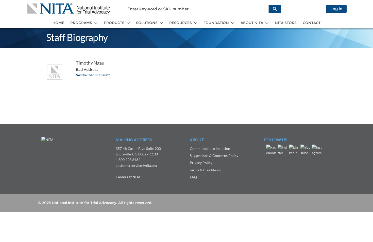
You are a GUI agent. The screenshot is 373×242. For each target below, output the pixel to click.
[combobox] (194, 9)
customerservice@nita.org (136, 165)
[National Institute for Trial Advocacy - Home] (68, 9)
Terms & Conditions (205, 170)
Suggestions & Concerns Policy (214, 155)
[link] (58, 23)
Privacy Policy (201, 162)
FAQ (193, 177)
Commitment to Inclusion (210, 148)
